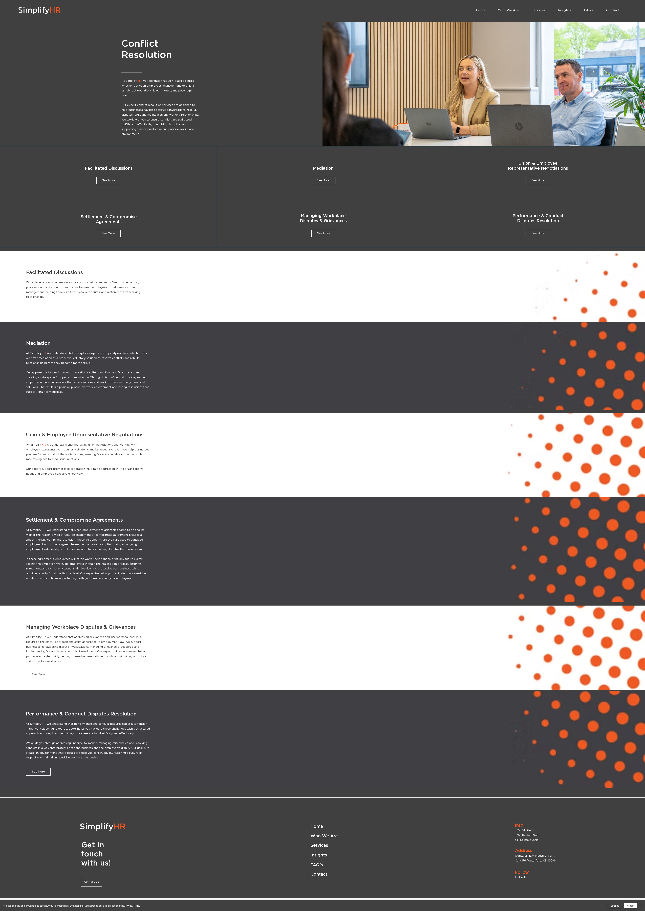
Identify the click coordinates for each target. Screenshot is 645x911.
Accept (630, 905)
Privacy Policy (132, 905)
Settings (615, 905)
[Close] (641, 905)
